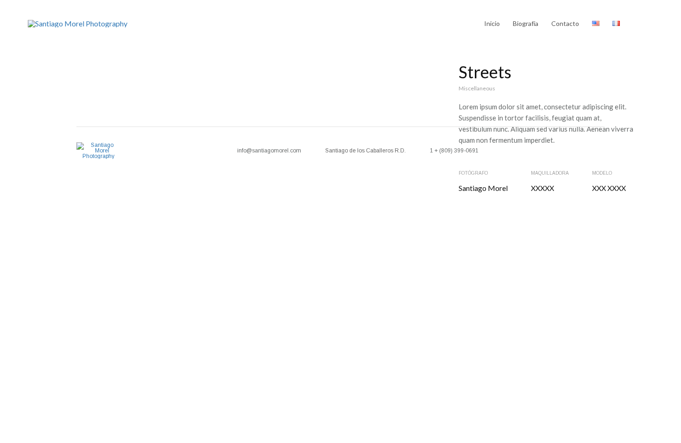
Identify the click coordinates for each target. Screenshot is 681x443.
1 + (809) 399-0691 (454, 150)
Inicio (492, 23)
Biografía (525, 23)
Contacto (565, 23)
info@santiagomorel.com (269, 150)
